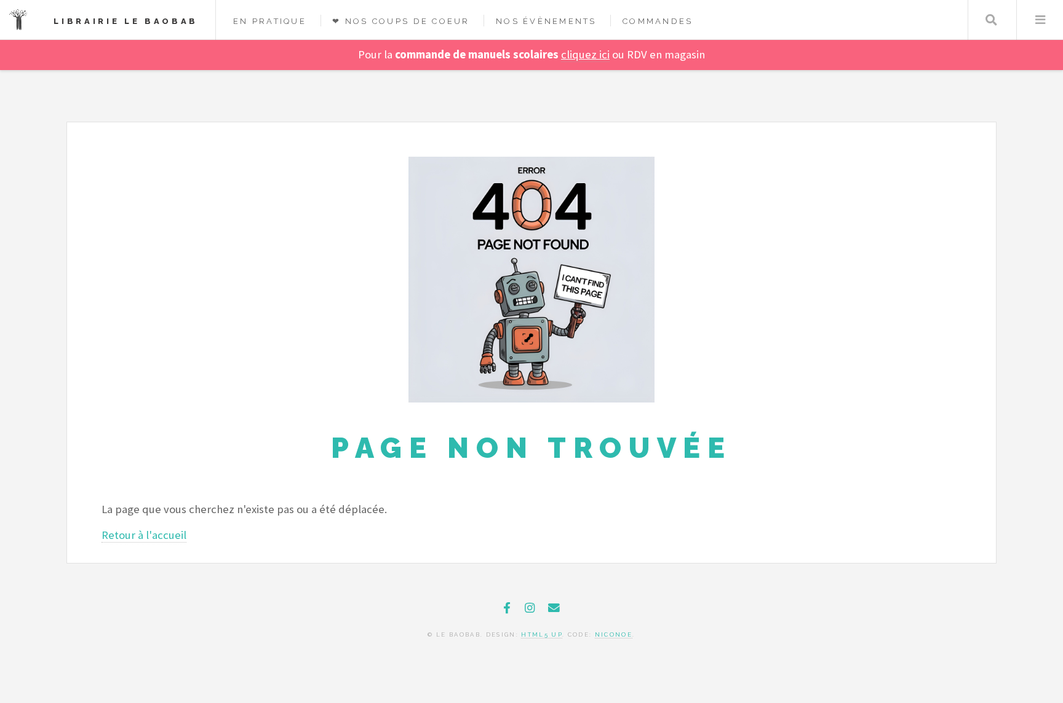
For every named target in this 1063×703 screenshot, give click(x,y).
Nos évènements (546, 21)
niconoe (613, 634)
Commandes (658, 21)
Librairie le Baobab (126, 21)
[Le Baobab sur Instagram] (530, 608)
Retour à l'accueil (144, 535)
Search (991, 20)
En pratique (269, 21)
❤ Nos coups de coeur (400, 21)
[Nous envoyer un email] (554, 608)
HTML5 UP (541, 634)
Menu (1040, 20)
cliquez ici (585, 54)
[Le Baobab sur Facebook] (507, 608)
